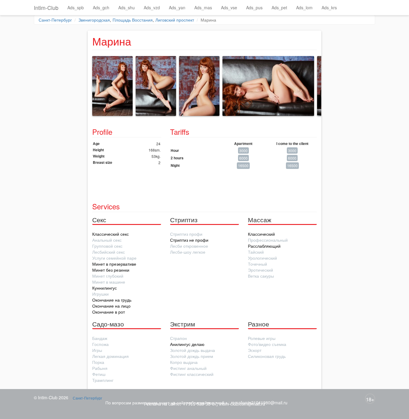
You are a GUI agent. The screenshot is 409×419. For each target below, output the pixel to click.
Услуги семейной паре (114, 258)
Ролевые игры (261, 338)
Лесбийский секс (108, 252)
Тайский (256, 252)
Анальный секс (107, 240)
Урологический (262, 258)
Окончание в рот (108, 312)
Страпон (178, 338)
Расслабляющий (264, 246)
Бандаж (99, 338)
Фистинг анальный (188, 368)
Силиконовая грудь (267, 356)
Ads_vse (229, 7)
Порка (98, 362)
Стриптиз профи (186, 234)
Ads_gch (101, 7)
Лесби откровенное (189, 246)
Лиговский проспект (174, 20)
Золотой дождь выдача (192, 350)
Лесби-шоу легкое (187, 252)
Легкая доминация (110, 356)
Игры (97, 350)
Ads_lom (304, 7)
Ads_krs (329, 7)
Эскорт (254, 350)
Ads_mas (203, 7)
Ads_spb (75, 7)
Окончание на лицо (111, 306)
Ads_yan (177, 7)
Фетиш (98, 374)
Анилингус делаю (187, 344)
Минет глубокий (107, 276)
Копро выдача (184, 362)
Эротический (260, 270)
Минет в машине (108, 282)
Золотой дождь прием (191, 356)
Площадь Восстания (133, 20)
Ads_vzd (152, 7)
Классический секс (110, 234)
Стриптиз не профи (189, 240)
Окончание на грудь (111, 300)
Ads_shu (126, 7)
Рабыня (99, 368)
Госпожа (100, 344)
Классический (261, 234)
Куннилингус (104, 288)
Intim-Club (46, 7)
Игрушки (100, 294)
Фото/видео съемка (267, 344)
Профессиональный (268, 240)
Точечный (257, 264)
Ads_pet (279, 7)
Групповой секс (107, 246)
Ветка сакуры (261, 276)
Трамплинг (102, 380)
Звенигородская (94, 20)
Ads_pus (254, 7)
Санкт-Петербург (55, 20)
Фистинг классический (191, 374)
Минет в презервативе (114, 264)
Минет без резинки (110, 270)
